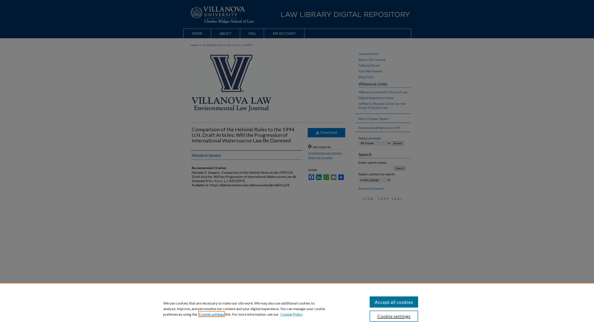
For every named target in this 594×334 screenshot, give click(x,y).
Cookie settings (211, 314)
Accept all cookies (394, 302)
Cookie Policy (292, 314)
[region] (297, 308)
